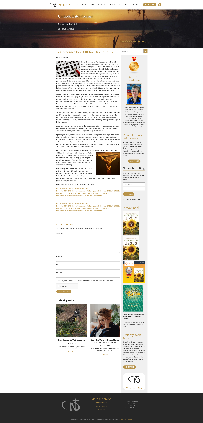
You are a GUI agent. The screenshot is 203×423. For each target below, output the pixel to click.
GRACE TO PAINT (101, 403)
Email (58, 265)
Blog (76, 5)
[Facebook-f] (159, 4)
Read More (71, 352)
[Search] (145, 51)
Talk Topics (123, 5)
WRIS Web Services (126, 419)
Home (84, 5)
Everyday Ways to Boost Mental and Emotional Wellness (105, 341)
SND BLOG (101, 410)
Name (59, 257)
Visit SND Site (134, 388)
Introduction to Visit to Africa (71, 340)
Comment (60, 233)
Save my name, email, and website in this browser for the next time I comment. (86, 281)
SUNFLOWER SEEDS (101, 406)
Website (59, 273)
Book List (102, 5)
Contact (134, 5)
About (92, 5)
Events (112, 5)
